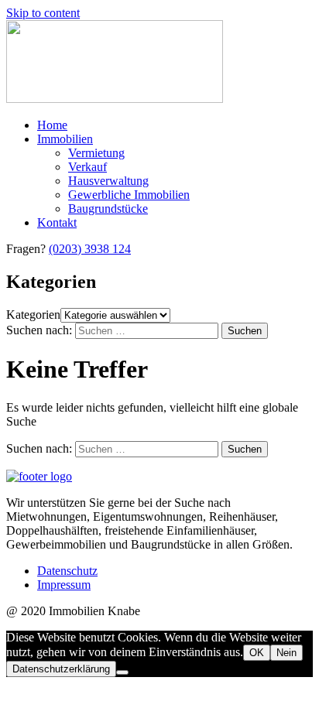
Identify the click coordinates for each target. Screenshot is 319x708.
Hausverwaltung (108, 180)
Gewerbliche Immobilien (129, 194)
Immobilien (65, 138)
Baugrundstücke (108, 208)
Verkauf (87, 166)
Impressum (64, 584)
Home (52, 125)
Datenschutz (67, 570)
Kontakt (57, 222)
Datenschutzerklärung (61, 669)
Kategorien (33, 314)
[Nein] (122, 672)
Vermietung (96, 152)
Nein (286, 652)
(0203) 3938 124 (90, 248)
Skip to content (43, 12)
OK (256, 652)
